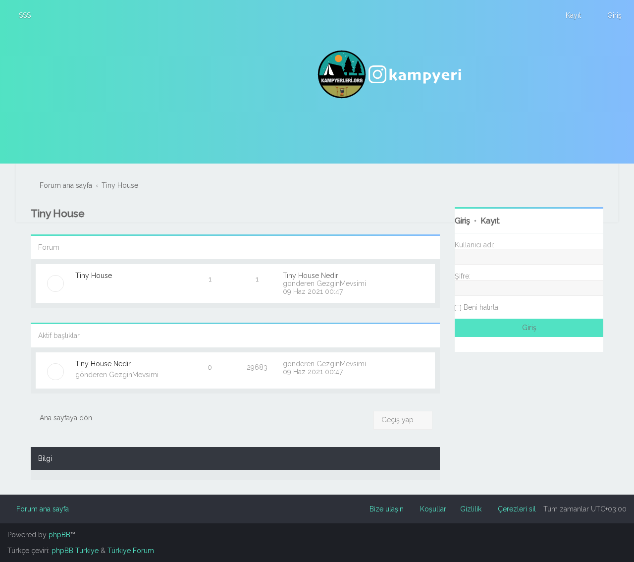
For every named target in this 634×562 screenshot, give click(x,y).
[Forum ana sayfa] (391, 74)
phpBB (59, 535)
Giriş (462, 220)
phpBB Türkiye (75, 551)
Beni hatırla (481, 307)
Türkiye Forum (130, 551)
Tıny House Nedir (310, 276)
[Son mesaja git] (371, 364)
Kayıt (490, 220)
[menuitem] (20, 15)
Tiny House (58, 213)
